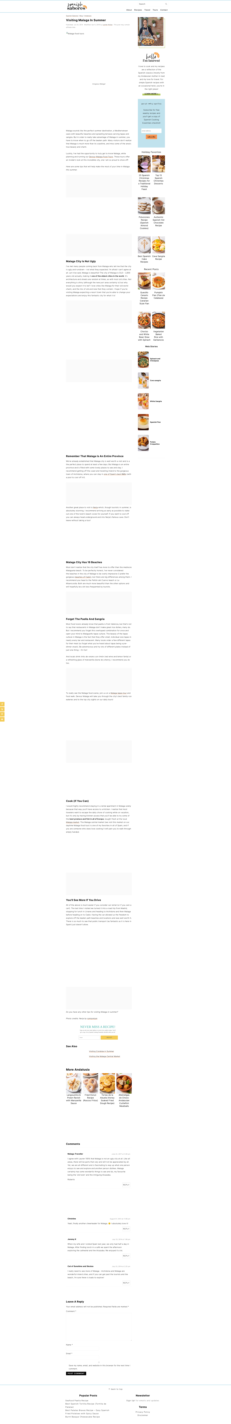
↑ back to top (115, 1389)
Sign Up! (130, 1400)
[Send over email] (2, 719)
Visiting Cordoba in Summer (101, 1051)
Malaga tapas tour (119, 693)
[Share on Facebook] (2, 704)
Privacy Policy (143, 1412)
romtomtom (92, 1018)
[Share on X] (2, 709)
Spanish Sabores (72, 16)
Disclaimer (143, 1415)
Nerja (95, 507)
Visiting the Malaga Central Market (104, 1056)
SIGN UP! (109, 1037)
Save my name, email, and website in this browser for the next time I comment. (99, 1367)
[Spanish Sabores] (77, 10)
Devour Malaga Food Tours (101, 157)
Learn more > (151, 94)
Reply (126, 1185)
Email (69, 1353)
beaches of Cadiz (83, 577)
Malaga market (72, 822)
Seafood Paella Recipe (76, 1400)
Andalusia (87, 16)
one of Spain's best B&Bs (115, 474)
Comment (71, 1311)
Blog (81, 16)
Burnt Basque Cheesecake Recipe (82, 1417)
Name (69, 1345)
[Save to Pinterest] (2, 714)
